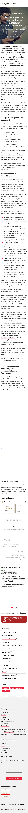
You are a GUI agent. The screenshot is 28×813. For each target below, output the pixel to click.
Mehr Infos (22, 501)
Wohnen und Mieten (8, 655)
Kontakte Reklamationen (9, 678)
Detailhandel (5, 665)
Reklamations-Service (7, 721)
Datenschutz (15, 804)
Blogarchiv (4, 752)
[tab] (12, 607)
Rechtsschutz (5, 726)
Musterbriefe (4, 712)
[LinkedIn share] (14, 37)
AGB (9, 804)
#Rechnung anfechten (17, 529)
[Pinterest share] (17, 37)
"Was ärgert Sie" (9, 732)
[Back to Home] (8, 3)
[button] (25, 3)
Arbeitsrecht (5, 662)
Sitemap (22, 804)
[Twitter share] (11, 37)
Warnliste (3, 715)
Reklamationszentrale (18, 29)
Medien (3, 746)
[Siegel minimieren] (9, 789)
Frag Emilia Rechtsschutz (9, 632)
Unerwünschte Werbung (9, 675)
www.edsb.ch (22, 327)
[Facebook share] (7, 37)
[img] (14, 572)
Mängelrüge (5, 649)
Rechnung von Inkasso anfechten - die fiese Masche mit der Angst (13, 578)
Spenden (3, 750)
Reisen (4, 672)
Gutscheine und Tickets (9, 668)
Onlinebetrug (6, 642)
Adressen (3, 717)
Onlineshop (5, 658)
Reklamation (4, 723)
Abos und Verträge (7, 635)
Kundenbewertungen (7, 748)
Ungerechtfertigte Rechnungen (11, 645)
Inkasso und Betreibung (17, 13)
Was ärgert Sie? (5, 719)
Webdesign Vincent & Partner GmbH (15, 809)
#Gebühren (14, 532)
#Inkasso (7, 529)
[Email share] (20, 37)
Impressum (4, 804)
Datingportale (6, 652)
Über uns (3, 743)
